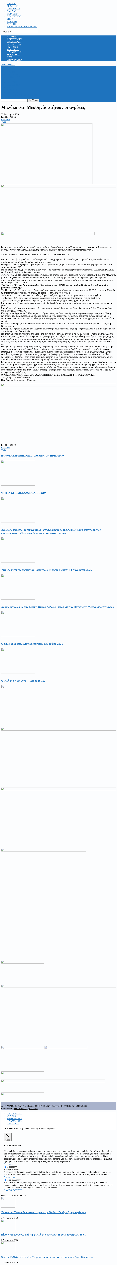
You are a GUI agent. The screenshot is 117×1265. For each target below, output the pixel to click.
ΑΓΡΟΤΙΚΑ (12, 36)
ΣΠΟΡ (10, 19)
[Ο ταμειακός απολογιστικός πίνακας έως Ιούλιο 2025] (18, 635)
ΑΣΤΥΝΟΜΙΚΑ (15, 39)
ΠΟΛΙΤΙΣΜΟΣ (14, 16)
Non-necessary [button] (10, 1177)
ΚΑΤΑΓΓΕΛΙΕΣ (14, 52)
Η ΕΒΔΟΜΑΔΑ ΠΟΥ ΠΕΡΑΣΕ (22, 26)
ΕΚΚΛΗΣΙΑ (13, 49)
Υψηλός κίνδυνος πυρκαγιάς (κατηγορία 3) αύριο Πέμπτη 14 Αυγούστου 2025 (46, 569)
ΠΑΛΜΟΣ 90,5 (14, 1121)
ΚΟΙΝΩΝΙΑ (12, 14)
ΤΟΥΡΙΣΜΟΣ (13, 54)
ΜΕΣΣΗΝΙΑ (13, 6)
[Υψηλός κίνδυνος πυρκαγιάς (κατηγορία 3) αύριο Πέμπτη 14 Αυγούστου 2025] (18, 561)
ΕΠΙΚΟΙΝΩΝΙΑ (14, 60)
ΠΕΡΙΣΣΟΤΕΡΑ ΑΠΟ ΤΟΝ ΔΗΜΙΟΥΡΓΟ (43, 456)
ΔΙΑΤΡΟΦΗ (12, 24)
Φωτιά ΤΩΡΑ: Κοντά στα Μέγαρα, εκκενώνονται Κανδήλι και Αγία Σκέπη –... (47, 1256)
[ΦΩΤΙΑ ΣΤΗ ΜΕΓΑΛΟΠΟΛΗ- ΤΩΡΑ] (18, 485)
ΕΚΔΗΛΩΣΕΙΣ (14, 44)
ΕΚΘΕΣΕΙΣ (12, 47)
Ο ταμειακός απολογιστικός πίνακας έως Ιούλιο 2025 (32, 643)
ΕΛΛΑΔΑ (12, 11)
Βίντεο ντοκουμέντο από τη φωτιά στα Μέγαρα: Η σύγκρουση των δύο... (43, 1234)
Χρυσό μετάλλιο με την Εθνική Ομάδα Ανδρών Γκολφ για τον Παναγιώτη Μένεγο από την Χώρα (57, 606)
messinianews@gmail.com (26, 1108)
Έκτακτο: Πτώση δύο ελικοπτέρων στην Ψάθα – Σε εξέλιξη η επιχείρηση (43, 1212)
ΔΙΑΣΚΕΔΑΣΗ (14, 42)
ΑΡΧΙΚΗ (11, 3)
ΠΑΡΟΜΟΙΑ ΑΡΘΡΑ (11, 456)
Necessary (12, 1167)
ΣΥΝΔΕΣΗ (12, 1116)
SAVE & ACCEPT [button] (13, 1190)
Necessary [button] (8, 1164)
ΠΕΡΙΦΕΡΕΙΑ (13, 8)
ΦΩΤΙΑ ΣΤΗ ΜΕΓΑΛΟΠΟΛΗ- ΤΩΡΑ (23, 492)
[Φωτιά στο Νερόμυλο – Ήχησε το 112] (18, 672)
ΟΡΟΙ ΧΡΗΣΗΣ (14, 1113)
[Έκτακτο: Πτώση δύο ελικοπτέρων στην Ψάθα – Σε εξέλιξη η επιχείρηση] (8, 1207)
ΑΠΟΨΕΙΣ (12, 21)
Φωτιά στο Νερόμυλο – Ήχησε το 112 (23, 680)
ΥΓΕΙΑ (10, 57)
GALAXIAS (13, 1123)
